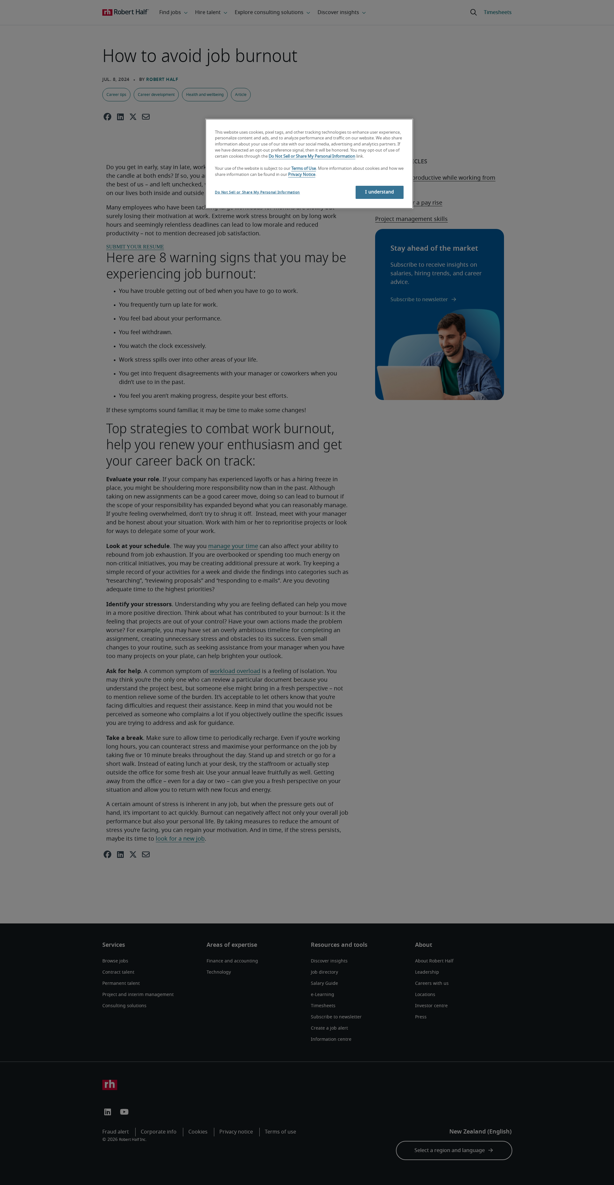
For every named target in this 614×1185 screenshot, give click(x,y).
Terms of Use (303, 169)
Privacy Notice (301, 175)
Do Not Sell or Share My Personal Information (312, 156)
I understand (379, 192)
